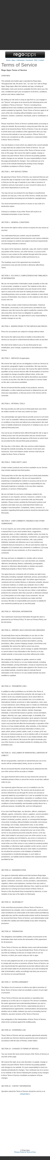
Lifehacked (21, 60)
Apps (13, 60)
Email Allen (25, 1094)
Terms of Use (31, 1152)
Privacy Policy (19, 1152)
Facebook (29, 60)
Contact (41, 60)
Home (8, 60)
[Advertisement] (25, 25)
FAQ (35, 60)
